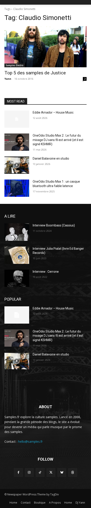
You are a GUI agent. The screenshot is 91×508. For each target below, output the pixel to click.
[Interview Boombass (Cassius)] (16, 232)
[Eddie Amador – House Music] (16, 119)
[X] (51, 472)
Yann (7, 78)
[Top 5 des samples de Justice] (45, 46)
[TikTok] (40, 472)
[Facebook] (18, 472)
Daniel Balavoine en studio (51, 158)
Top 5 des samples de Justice (35, 72)
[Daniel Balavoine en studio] (16, 165)
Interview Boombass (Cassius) (54, 225)
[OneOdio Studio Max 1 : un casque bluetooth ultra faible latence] (16, 188)
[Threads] (72, 472)
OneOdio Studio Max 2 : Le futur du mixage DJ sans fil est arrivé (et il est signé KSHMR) (58, 140)
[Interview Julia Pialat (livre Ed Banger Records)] (16, 255)
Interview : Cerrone (46, 271)
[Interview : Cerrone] (16, 278)
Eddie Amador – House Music (53, 112)
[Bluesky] (61, 472)
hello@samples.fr (30, 441)
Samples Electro (14, 65)
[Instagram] (29, 472)
